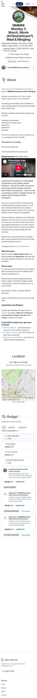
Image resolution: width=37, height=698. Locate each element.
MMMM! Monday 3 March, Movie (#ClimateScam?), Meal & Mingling (20, 499)
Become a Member (10, 327)
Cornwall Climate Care (22, 246)
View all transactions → (10, 431)
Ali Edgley (18, 497)
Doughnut (4, 313)
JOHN (16, 521)
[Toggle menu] (33, 4)
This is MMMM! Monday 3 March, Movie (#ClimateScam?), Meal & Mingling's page (19, 67)
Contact (4, 695)
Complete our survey (10, 332)
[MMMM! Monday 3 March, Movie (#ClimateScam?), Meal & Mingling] (4, 67)
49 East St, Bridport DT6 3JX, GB (18, 365)
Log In (28, 4)
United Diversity (23, 61)
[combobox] (17, 671)
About (3, 691)
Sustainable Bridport (26, 89)
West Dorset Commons (23, 58)
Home (3, 684)
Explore (3, 688)
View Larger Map (18, 402)
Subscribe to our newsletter (13, 337)
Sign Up (19, 4)
